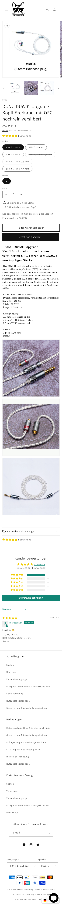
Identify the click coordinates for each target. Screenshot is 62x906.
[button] (6, 9)
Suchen (10, 664)
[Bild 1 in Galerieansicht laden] (15, 88)
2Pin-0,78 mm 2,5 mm (42, 155)
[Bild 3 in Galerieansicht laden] (47, 88)
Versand (5, 130)
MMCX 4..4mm (13, 154)
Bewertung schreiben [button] (31, 597)
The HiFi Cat (18, 889)
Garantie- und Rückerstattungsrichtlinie (26, 707)
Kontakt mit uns (14, 693)
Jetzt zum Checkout (31, 236)
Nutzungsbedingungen (18, 700)
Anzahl (5, 188)
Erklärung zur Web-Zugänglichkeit (23, 749)
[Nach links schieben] (3, 88)
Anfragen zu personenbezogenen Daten (26, 742)
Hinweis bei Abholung (17, 756)
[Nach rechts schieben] (58, 88)
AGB (38, 894)
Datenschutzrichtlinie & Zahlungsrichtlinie (28, 727)
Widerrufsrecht (49, 889)
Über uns (11, 672)
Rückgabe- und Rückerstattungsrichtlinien (28, 686)
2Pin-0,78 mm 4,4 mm (17, 168)
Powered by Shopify (32, 889)
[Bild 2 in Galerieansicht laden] (31, 88)
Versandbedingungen (17, 679)
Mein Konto (12, 812)
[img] (9, 618)
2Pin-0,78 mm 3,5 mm (19, 162)
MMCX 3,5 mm (36, 147)
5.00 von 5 (39, 564)
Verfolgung (12, 790)
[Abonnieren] (49, 832)
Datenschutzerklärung (24, 894)
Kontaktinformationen (26, 899)
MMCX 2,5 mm (13, 147)
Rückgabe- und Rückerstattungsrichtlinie (27, 805)
